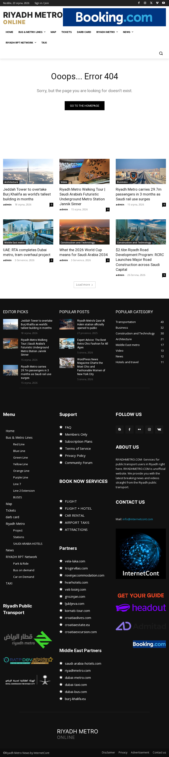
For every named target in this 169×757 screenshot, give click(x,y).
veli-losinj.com (75, 589)
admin (7, 204)
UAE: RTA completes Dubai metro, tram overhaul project (26, 252)
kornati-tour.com (77, 610)
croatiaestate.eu (77, 624)
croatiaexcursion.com (81, 632)
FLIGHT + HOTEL (78, 508)
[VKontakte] (159, 429)
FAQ (68, 427)
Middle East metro (14, 242)
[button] (161, 53)
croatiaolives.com (78, 617)
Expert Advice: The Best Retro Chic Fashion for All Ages (92, 343)
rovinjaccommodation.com (84, 575)
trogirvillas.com (76, 568)
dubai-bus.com (76, 691)
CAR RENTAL (74, 515)
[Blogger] (119, 429)
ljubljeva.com (74, 603)
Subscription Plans (78, 441)
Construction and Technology (78, 242)
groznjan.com (75, 596)
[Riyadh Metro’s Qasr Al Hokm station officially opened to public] (66, 324)
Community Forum (78, 462)
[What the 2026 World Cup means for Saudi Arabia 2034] (84, 232)
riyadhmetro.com (78, 670)
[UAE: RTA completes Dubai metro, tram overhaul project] (28, 232)
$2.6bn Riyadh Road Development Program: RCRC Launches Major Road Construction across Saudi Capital (140, 259)
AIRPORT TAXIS (77, 522)
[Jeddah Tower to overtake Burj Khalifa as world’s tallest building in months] (28, 171)
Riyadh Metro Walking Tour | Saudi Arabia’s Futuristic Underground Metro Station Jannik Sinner (82, 196)
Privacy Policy (75, 455)
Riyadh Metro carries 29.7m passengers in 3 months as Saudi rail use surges (139, 194)
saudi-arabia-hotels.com (83, 663)
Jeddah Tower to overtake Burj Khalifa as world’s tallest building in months (27, 194)
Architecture (11, 182)
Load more (83, 284)
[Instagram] (145, 3)
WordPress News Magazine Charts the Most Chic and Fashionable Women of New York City (91, 367)
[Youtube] (163, 3)
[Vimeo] (157, 3)
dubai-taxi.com (76, 684)
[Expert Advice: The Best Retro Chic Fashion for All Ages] (66, 343)
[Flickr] (139, 429)
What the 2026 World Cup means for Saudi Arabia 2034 (83, 252)
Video (64, 182)
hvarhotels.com (76, 582)
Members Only (76, 434)
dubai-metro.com (78, 677)
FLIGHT (71, 501)
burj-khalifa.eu (75, 698)
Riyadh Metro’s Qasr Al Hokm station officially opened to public (91, 324)
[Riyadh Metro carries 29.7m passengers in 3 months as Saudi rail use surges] (141, 171)
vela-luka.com (75, 561)
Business (122, 182)
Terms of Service (78, 448)
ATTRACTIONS (76, 529)
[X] (151, 3)
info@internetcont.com (138, 519)
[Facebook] (138, 3)
